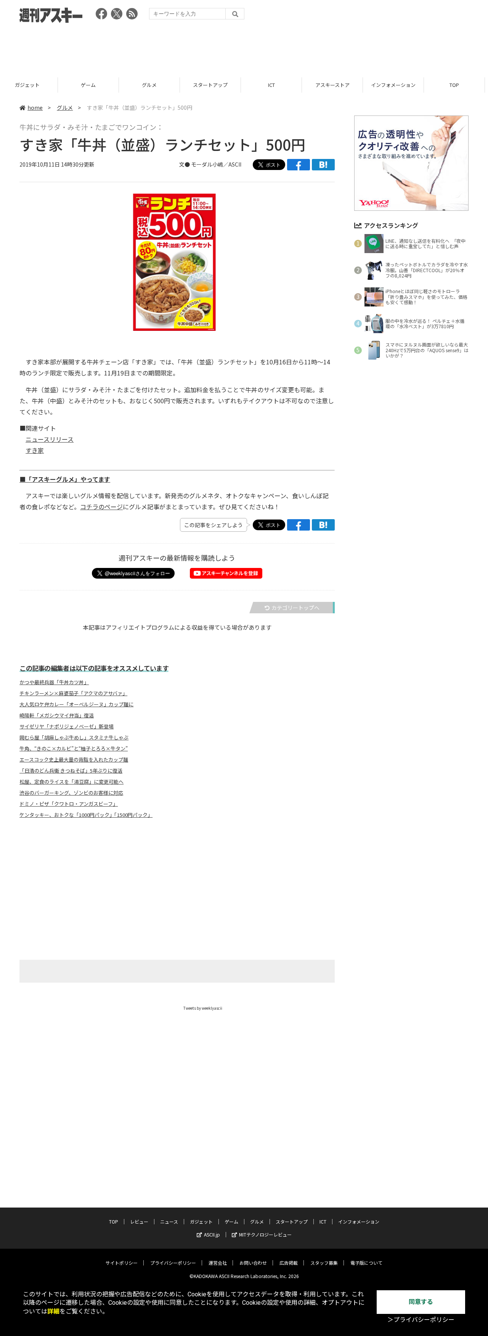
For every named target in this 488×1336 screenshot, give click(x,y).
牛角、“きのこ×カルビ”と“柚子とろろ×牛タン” (73, 748)
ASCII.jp (212, 1234)
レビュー (457, 84)
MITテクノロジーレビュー (265, 1234)
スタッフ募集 (324, 1262)
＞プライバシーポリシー (420, 1319)
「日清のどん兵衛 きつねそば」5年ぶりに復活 (70, 770)
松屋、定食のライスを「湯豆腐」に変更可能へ (71, 781)
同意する (421, 1302)
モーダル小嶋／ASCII (216, 164)
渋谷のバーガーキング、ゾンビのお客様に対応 (71, 793)
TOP (396, 84)
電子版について (366, 1262)
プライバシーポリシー (173, 1262)
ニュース (169, 1221)
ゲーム (30, 84)
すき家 (35, 450)
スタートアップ (152, 84)
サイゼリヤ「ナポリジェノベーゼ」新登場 (66, 726)
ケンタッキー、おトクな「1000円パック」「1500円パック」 (85, 815)
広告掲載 (288, 1262)
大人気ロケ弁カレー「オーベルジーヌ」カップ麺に (76, 704)
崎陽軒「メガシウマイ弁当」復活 (56, 715)
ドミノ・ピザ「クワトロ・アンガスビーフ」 (68, 804)
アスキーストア (274, 84)
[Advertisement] (244, 47)
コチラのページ (101, 506)
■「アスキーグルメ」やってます (64, 479)
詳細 (53, 1311)
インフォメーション (335, 84)
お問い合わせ (253, 1262)
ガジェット (201, 1221)
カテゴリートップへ (295, 607)
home (35, 107)
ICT (213, 84)
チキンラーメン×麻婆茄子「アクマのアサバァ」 (73, 693)
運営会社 (218, 1262)
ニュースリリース (50, 439)
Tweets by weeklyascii (202, 1008)
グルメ (91, 84)
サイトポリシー (122, 1262)
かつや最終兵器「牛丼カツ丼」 (54, 682)
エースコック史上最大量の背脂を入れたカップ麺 (73, 759)
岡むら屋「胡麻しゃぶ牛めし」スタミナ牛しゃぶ (73, 737)
